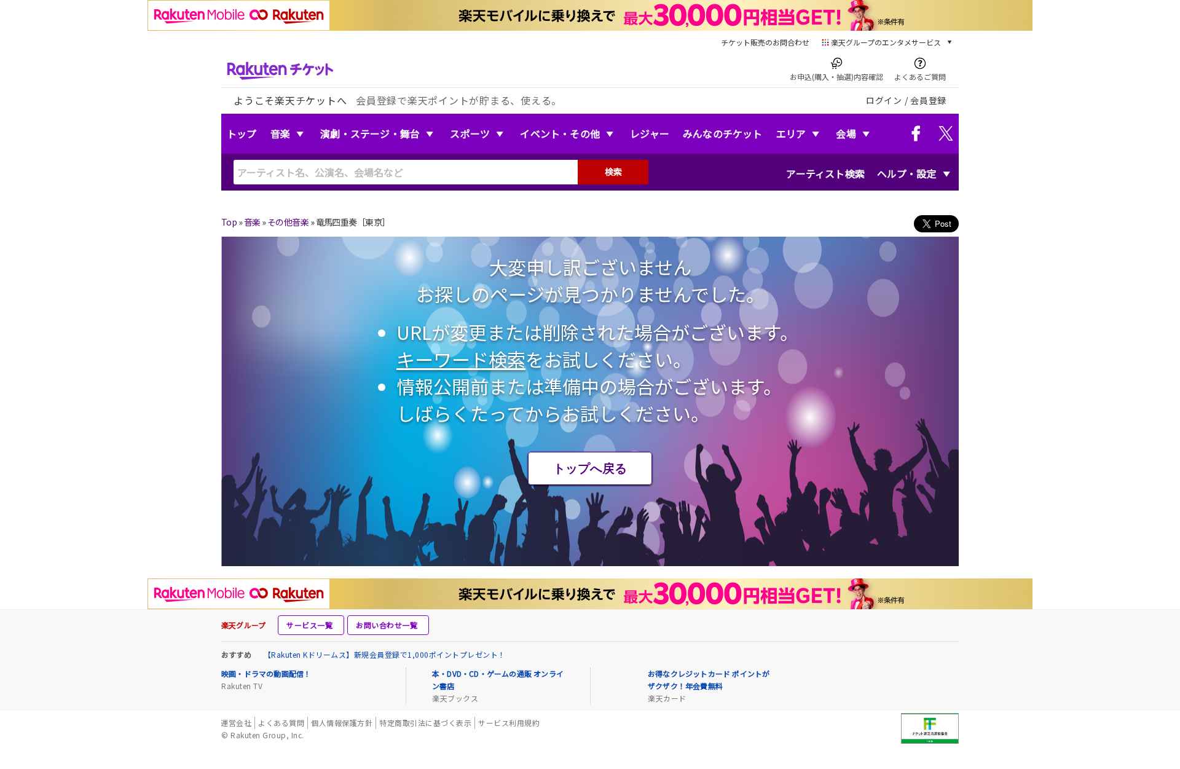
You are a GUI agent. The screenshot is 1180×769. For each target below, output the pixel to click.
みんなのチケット (723, 133)
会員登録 (928, 100)
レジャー (649, 133)
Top (229, 222)
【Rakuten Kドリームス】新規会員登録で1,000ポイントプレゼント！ (385, 654)
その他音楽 (288, 222)
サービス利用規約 (509, 722)
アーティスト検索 (825, 173)
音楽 (280, 133)
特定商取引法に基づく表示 (425, 722)
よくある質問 (281, 722)
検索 (613, 171)
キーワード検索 (460, 359)
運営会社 (236, 722)
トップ (242, 133)
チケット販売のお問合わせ (765, 42)
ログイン (884, 100)
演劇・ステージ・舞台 (370, 133)
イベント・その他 (560, 133)
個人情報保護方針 (341, 722)
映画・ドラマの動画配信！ (266, 673)
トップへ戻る (590, 468)
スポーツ (470, 133)
